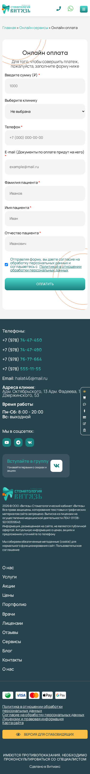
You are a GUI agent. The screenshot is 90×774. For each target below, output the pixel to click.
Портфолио (14, 604)
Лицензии (12, 623)
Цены (8, 595)
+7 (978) (22, 340)
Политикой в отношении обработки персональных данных (46, 268)
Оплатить (45, 284)
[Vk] (29, 442)
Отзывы (10, 632)
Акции (8, 585)
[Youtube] (6, 442)
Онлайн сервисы (33, 27)
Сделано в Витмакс (45, 766)
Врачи (8, 613)
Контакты (12, 659)
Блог (7, 650)
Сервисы (11, 641)
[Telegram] (18, 442)
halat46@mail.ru (31, 378)
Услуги (9, 576)
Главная (9, 27)
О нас (8, 567)
